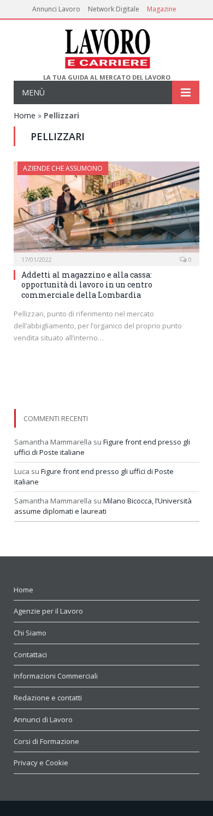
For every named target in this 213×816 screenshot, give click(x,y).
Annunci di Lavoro (43, 719)
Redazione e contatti (48, 698)
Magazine (161, 9)
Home (25, 115)
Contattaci (30, 654)
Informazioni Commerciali (56, 676)
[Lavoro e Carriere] (106, 46)
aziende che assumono (63, 168)
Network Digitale (113, 9)
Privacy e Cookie (41, 762)
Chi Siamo (30, 633)
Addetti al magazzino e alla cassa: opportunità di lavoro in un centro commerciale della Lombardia (86, 284)
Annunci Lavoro (56, 9)
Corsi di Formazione (46, 741)
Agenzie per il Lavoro (48, 611)
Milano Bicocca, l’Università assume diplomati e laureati (103, 506)
